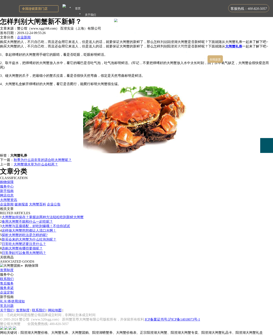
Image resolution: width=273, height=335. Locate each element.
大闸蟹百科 (37, 204)
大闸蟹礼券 (233, 46)
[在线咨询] (266, 115)
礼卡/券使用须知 (12, 301)
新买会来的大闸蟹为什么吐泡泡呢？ (29, 239)
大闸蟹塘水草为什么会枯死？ (36, 164)
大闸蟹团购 (147, 34)
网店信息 (7, 195)
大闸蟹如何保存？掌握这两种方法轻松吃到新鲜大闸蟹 (43, 217)
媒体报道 (21, 204)
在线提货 (215, 59)
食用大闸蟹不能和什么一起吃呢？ (27, 221)
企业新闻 (24, 37)
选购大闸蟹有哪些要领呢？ (22, 248)
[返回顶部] (266, 175)
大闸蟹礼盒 (129, 27)
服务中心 (7, 186)
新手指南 (7, 191)
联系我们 (7, 279)
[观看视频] (266, 163)
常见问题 (7, 306)
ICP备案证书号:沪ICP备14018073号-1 (172, 319)
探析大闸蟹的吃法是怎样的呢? (25, 235)
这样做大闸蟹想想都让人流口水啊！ (29, 230)
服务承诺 (7, 288)
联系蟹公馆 (198, 53)
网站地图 (55, 310)
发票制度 (7, 270)
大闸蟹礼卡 (107, 21)
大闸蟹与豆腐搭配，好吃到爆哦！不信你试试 (36, 226)
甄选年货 (181, 46)
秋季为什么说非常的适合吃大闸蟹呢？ (43, 160)
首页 (78, 8)
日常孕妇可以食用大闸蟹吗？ (24, 253)
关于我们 (7, 310)
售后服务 (7, 283)
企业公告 (54, 204)
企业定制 (7, 292)
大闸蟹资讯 (8, 200)
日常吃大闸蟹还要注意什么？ (24, 244)
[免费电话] (266, 145)
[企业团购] (266, 130)
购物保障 (7, 182)
